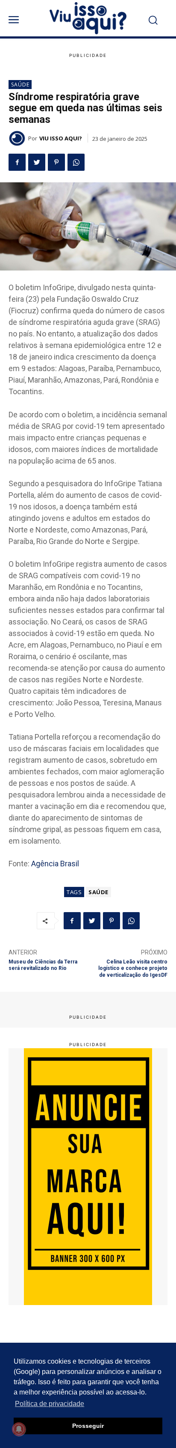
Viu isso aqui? (60, 138)
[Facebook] (17, 162)
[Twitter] (36, 162)
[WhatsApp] (76, 162)
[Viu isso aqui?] (18, 138)
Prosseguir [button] (88, 1425)
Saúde (20, 84)
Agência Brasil (55, 863)
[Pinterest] (56, 162)
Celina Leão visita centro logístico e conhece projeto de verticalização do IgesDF (132, 968)
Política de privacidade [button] (49, 1403)
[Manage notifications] (19, 1429)
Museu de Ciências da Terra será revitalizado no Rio (43, 965)
